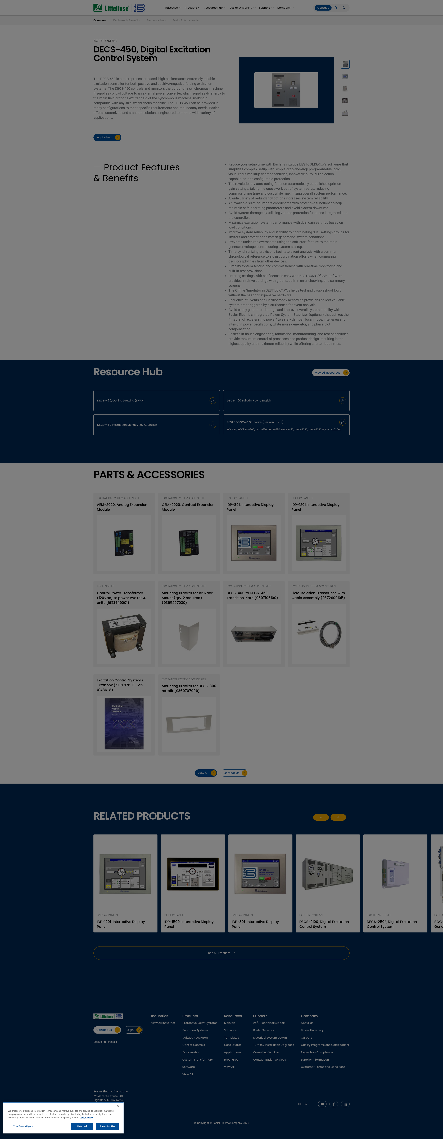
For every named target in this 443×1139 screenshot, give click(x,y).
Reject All (82, 1126)
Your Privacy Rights (23, 1126)
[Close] (118, 1106)
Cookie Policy (86, 1117)
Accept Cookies (107, 1126)
